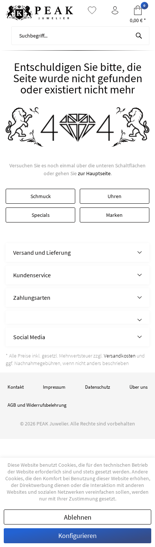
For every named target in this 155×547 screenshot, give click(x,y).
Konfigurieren (77, 535)
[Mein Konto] (115, 10)
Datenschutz (97, 387)
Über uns (138, 387)
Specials (41, 215)
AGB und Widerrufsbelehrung (37, 405)
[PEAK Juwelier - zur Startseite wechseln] (39, 13)
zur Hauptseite (94, 173)
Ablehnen (77, 517)
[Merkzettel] (92, 10)
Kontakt (16, 387)
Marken (114, 215)
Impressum (54, 387)
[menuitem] (77, 35)
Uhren (115, 196)
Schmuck (40, 196)
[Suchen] (139, 36)
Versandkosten (119, 355)
